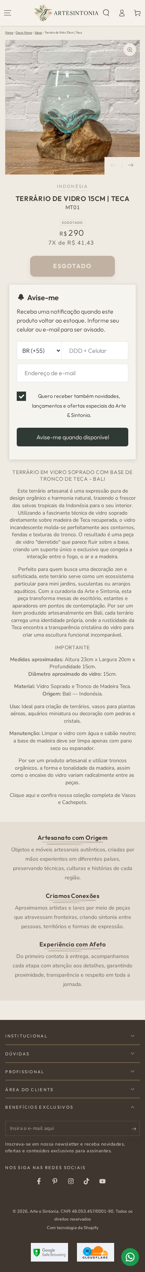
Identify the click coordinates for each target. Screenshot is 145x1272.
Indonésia (72, 186)
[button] (106, 13)
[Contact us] (130, 1257)
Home (9, 32)
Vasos (38, 32)
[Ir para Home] (66, 13)
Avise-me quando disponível (72, 437)
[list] (73, 910)
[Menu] (8, 13)
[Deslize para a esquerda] (113, 166)
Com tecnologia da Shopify (73, 1228)
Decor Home (24, 32)
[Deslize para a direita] (131, 166)
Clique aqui (22, 795)
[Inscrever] (136, 1129)
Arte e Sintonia (44, 1211)
